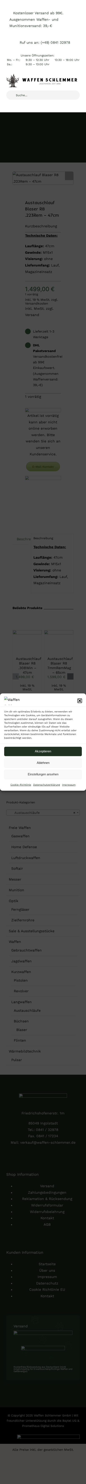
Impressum (69, 784)
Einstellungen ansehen (43, 774)
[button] (80, 701)
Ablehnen (43, 762)
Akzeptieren (43, 751)
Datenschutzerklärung (46, 784)
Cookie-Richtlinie (20, 784)
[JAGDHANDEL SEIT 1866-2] (43, 75)
